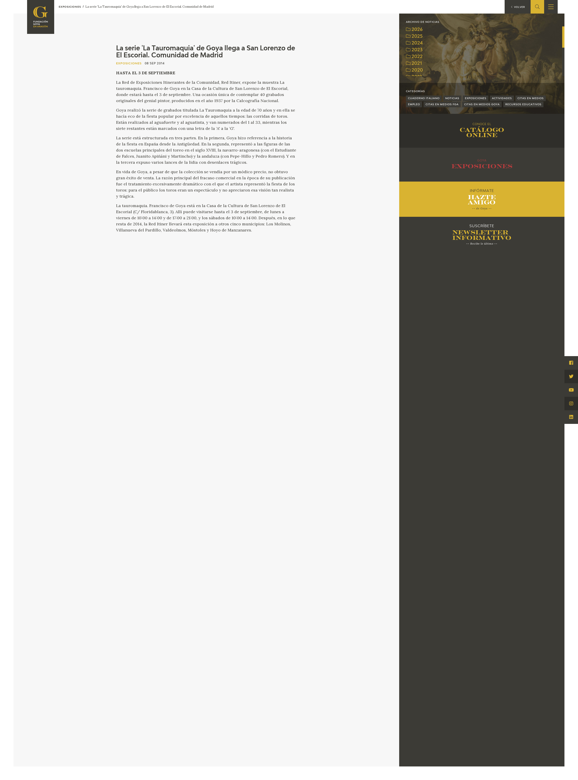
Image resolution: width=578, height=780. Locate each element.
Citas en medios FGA (442, 104)
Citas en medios (530, 98)
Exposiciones (475, 98)
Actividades (502, 98)
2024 (416, 43)
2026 (416, 29)
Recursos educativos (523, 104)
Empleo (414, 104)
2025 (416, 36)
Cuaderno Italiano (424, 98)
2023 (416, 50)
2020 (416, 70)
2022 (416, 56)
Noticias (452, 98)
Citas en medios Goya (482, 104)
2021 (416, 63)
